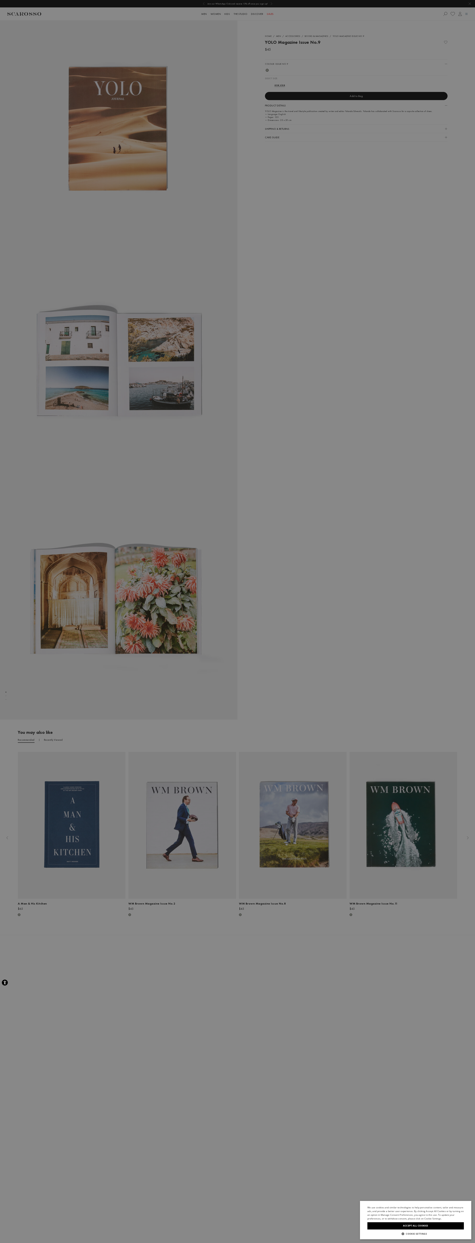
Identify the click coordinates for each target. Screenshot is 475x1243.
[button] (415, 1234)
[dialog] (237, 621)
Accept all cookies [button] (415, 1225)
